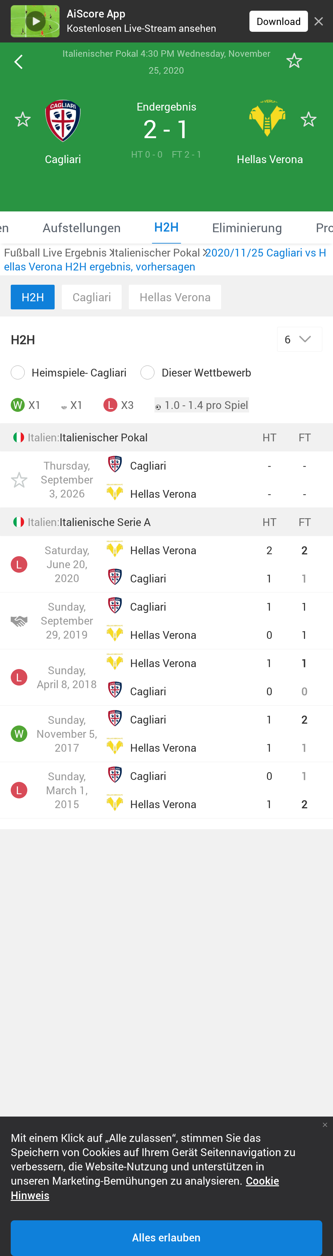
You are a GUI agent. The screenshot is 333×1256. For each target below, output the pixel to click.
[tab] (82, 227)
